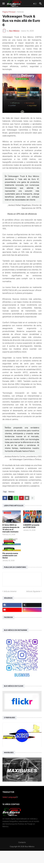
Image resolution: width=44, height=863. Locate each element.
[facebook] (12, 605)
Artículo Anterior (10, 591)
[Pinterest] (21, 498)
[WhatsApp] (15, 498)
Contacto (22, 842)
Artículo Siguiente (33, 591)
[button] (3, 4)
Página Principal (8, 12)
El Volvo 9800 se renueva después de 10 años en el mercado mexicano (10, 528)
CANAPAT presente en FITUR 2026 (31, 526)
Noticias (20, 12)
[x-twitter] (32, 605)
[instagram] (32, 610)
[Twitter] (10, 498)
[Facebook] (4, 498)
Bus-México (29, 846)
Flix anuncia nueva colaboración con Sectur (10, 555)
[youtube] (12, 610)
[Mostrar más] (32, 498)
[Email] (26, 498)
